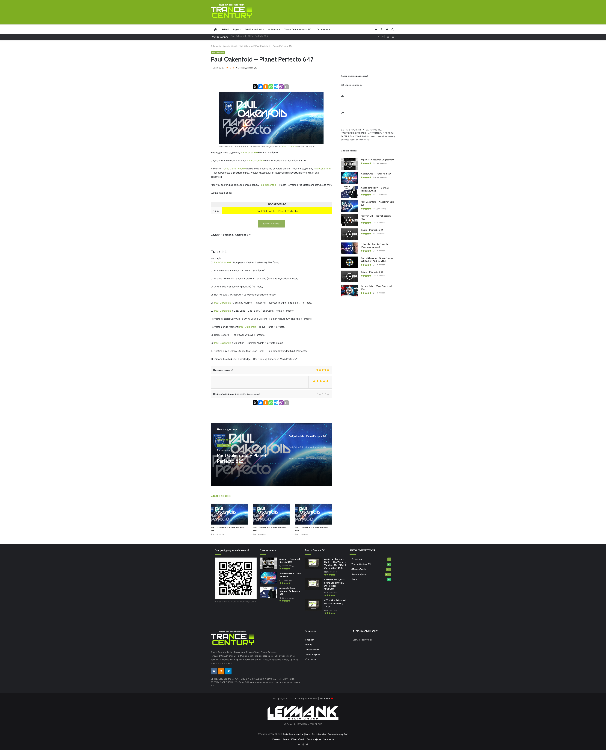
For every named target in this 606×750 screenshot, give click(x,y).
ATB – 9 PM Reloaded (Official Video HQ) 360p (334, 603)
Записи (274, 29)
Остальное (322, 29)
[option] (271, 454)
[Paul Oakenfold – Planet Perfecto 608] (313, 514)
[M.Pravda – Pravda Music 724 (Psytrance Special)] (349, 248)
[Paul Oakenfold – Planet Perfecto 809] (271, 514)
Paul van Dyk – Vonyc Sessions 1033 (249, 36)
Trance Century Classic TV (297, 29)
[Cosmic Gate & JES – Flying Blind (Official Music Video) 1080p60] (313, 584)
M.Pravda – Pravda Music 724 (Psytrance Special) (375, 245)
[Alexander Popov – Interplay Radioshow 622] (349, 192)
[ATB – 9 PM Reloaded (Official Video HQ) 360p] (313, 605)
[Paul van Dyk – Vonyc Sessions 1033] (349, 220)
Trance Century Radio (233, 168)
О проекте (310, 659)
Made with (325, 698)
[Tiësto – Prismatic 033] (349, 276)
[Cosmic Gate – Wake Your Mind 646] (349, 290)
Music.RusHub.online (315, 734)
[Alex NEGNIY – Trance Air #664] (349, 178)
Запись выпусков (271, 223)
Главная (217, 46)
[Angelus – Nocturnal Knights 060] (349, 164)
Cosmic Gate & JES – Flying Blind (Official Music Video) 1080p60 (334, 584)
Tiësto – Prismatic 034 (372, 229)
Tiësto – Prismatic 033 (372, 272)
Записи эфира (230, 46)
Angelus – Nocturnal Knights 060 (377, 159)
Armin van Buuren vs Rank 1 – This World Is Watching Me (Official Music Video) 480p (335, 564)
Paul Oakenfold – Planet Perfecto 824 (241, 458)
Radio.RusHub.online (293, 734)
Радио (236, 29)
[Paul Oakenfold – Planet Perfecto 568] (229, 514)
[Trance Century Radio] (231, 11)
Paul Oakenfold (246, 46)
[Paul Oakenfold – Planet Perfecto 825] (349, 206)
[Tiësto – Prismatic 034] (349, 234)
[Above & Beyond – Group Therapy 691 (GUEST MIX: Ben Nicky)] (349, 262)
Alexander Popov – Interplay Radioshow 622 (375, 189)
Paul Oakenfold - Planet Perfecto (277, 211)
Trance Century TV (361, 564)
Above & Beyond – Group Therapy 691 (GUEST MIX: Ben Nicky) (377, 260)
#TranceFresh (255, 29)
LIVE (226, 29)
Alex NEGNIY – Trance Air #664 (376, 173)
